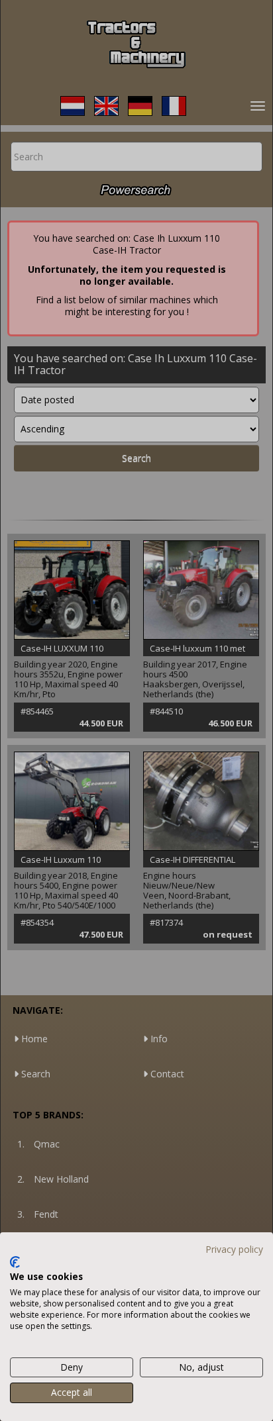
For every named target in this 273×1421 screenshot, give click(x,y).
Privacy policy (234, 1249)
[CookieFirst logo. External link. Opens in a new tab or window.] (15, 1262)
